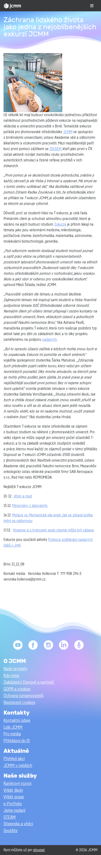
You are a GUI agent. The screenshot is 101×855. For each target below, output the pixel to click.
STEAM (10, 817)
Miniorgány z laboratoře (30, 506)
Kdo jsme (11, 676)
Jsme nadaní (14, 810)
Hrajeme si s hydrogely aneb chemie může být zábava (53, 530)
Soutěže (11, 831)
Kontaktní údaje (17, 720)
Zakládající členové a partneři (29, 682)
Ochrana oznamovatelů (23, 696)
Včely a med (22, 496)
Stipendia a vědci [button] (18, 824)
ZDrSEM (55, 149)
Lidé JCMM (13, 727)
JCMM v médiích (18, 765)
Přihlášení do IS (17, 741)
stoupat (39, 850)
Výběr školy (13, 790)
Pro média (12, 734)
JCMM (67, 132)
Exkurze (60, 224)
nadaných (49, 339)
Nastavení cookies (19, 702)
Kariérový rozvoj (17, 783)
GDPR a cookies (17, 689)
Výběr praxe (14, 797)
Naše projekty (15, 669)
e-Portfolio (13, 804)
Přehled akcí (14, 759)
